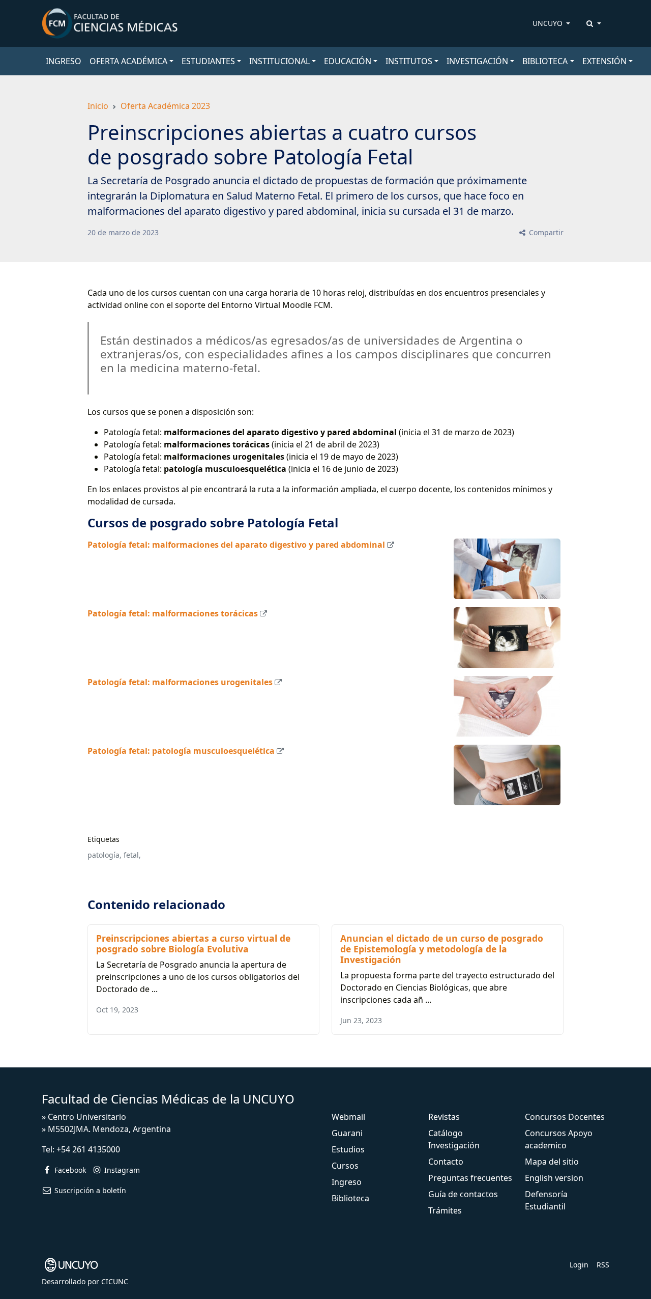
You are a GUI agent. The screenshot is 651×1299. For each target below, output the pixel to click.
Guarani (347, 1133)
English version (554, 1177)
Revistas (444, 1116)
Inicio (97, 105)
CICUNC (114, 1281)
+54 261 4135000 (88, 1149)
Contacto (445, 1161)
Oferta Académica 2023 (165, 105)
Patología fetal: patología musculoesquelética (181, 750)
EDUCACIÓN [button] (347, 61)
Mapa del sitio (552, 1161)
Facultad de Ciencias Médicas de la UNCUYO (168, 1098)
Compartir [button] (545, 232)
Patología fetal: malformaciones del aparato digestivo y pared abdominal (236, 544)
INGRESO (63, 61)
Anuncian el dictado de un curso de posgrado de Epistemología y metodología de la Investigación (441, 949)
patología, (104, 855)
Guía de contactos (463, 1194)
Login (579, 1264)
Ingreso (347, 1182)
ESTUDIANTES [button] (208, 61)
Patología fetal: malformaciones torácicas (172, 613)
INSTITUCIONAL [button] (279, 61)
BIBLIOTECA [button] (545, 61)
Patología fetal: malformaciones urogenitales (180, 682)
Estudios (348, 1149)
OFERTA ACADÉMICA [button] (128, 61)
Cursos (345, 1165)
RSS (603, 1264)
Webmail (348, 1116)
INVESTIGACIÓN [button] (477, 61)
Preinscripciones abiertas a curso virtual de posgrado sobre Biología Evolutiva (193, 943)
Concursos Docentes (565, 1116)
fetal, (132, 855)
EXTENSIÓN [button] (604, 61)
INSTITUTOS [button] (409, 61)
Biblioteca (350, 1198)
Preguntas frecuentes (470, 1177)
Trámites (445, 1210)
